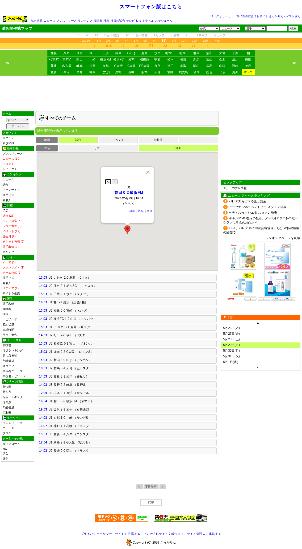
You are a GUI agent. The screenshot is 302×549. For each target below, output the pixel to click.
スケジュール (163, 20)
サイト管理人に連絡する (204, 534)
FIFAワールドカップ (211, 35)
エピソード (10, 319)
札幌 (53, 53)
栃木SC (170, 53)
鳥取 (183, 66)
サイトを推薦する (127, 534)
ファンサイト (11, 189)
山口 (222, 66)
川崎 (92, 59)
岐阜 (79, 66)
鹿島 (144, 53)
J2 (87, 35)
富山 (209, 59)
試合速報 (36, 20)
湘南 (131, 59)
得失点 (7, 402)
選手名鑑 (8, 303)
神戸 (170, 66)
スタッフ (8, 366)
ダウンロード (11, 443)
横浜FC (118, 59)
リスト (98, 148)
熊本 (144, 72)
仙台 (79, 53)
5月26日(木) (231, 328)
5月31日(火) (231, 356)
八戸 (66, 53)
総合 (209, 72)
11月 (195, 40)
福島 (118, 53)
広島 (209, 66)
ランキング (85, 20)
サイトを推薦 (11, 293)
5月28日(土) (231, 339)
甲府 (157, 59)
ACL (188, 35)
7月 (155, 40)
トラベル (148, 20)
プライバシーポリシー (96, 534)
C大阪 (131, 66)
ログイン (8, 138)
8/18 (108, 46)
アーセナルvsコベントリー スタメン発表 (257, 207)
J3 (96, 35)
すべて (248, 72)
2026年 (86, 40)
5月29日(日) (231, 345)
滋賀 (92, 66)
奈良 (157, 66)
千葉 (235, 53)
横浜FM (105, 59)
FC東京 (53, 59)
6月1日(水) (230, 362)
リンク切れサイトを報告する (163, 534)
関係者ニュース (13, 371)
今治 (66, 72)
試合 (5, 184)
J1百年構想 (112, 35)
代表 (222, 72)
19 (123, 46)
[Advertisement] (151, 93)
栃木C (183, 53)
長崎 (131, 72)
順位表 (7, 386)
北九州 (105, 72)
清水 (235, 59)
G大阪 (118, 66)
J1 (78, 35)
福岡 (92, 72)
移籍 (106, 20)
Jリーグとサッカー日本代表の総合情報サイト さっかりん (246, 16)
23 (179, 46)
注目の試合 (118, 20)
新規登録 (8, 143)
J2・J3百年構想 (136, 35)
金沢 (222, 59)
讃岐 (235, 66)
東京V (67, 59)
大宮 (222, 53)
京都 (105, 66)
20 (137, 46)
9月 (174, 40)
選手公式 (8, 195)
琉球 (196, 72)
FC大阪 (144, 66)
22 (165, 46)
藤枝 (53, 66)
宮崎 (170, 72)
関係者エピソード (14, 376)
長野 (183, 59)
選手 (5, 458)
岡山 (196, 66)
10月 (184, 40)
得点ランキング (13, 350)
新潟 (196, 59)
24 (193, 46)
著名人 (7, 200)
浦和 (209, 53)
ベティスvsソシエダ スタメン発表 (253, 212)
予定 (217, 40)
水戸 (157, 53)
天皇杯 (175, 35)
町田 (79, 59)
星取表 (7, 412)
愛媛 (53, 72)
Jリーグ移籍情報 (235, 188)
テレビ (130, 20)
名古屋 (66, 66)
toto (138, 20)
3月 (117, 40)
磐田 (248, 59)
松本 (170, 59)
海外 (235, 72)
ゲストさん (293, 16)
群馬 (196, 53)
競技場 (7, 345)
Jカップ (158, 35)
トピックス (10, 169)
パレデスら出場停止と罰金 (247, 201)
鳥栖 (118, 72)
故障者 (98, 20)
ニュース (49, 20)
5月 (136, 40)
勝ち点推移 (10, 355)
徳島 (248, 66)
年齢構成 (8, 360)
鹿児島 (183, 72)
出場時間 (8, 329)
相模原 (144, 59)
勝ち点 (7, 392)
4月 (127, 40)
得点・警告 (10, 335)
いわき (131, 53)
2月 (108, 40)
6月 (145, 40)
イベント (118, 140)
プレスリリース (66, 20)
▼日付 (228, 317)
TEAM (151, 487)
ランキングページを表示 (283, 238)
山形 (105, 53)
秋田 (92, 53)
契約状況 (8, 324)
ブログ (7, 433)
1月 (99, 40)
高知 (79, 72)
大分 (157, 72)
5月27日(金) (231, 333)
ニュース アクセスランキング (249, 195)
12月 (206, 40)
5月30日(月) (231, 350)
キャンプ (8, 252)
